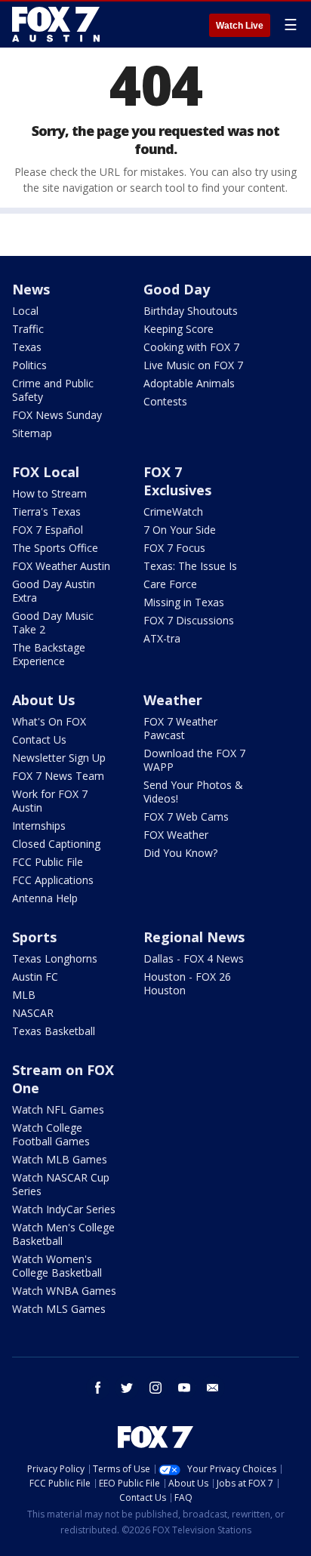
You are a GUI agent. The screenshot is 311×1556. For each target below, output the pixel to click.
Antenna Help (45, 898)
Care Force (170, 584)
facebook (98, 1388)
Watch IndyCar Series (63, 1209)
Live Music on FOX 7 (193, 365)
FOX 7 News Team (58, 776)
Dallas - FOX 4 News (193, 958)
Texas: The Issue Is (190, 566)
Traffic (28, 329)
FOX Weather (175, 834)
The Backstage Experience (48, 654)
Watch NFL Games (58, 1109)
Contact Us (39, 739)
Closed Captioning (56, 844)
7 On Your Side (179, 529)
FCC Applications (53, 880)
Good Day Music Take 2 (53, 622)
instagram (155, 1388)
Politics (29, 365)
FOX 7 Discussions (188, 620)
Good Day (176, 289)
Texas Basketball (53, 1031)
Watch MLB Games (59, 1159)
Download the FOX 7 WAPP (194, 760)
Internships (39, 825)
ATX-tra (161, 638)
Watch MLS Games (59, 1309)
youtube (184, 1388)
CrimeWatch (173, 511)
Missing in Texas (183, 602)
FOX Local (45, 472)
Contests (165, 401)
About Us (43, 700)
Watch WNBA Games (64, 1290)
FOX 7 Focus (174, 548)
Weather (172, 700)
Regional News (194, 937)
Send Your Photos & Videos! (193, 792)
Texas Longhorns (54, 958)
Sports (34, 937)
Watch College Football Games (51, 1134)
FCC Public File (47, 862)
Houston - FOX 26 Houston (187, 983)
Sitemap (32, 433)
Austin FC (35, 976)
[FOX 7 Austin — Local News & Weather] (56, 24)
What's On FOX (49, 721)
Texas (27, 347)
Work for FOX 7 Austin (50, 801)
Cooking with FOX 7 (191, 347)
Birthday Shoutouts (190, 310)
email (213, 1388)
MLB (23, 995)
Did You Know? (180, 853)
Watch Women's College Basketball (57, 1266)
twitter (127, 1388)
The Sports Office (55, 548)
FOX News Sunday (57, 415)
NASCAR (33, 1013)
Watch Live (239, 25)
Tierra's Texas (46, 511)
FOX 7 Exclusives (177, 481)
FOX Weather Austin (61, 566)
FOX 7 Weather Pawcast (180, 728)
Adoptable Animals (189, 383)
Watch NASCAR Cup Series (60, 1184)
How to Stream (49, 493)
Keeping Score (178, 329)
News (31, 289)
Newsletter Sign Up (59, 757)
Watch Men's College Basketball (63, 1234)
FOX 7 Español (47, 529)
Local (25, 310)
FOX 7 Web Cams (186, 816)
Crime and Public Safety (53, 390)
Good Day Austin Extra (53, 591)
